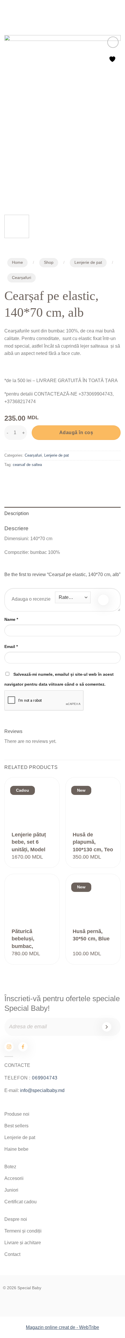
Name (11, 619)
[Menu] (8, 12)
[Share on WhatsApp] (10, 478)
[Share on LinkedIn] (62, 478)
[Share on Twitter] (30, 478)
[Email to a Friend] (41, 478)
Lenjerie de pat (88, 262)
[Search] (96, 12)
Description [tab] (16, 513)
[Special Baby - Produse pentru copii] (62, 11)
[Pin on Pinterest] (51, 478)
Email (11, 646)
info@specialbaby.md (42, 1090)
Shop (48, 262)
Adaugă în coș (76, 432)
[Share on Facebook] (20, 478)
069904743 (45, 1077)
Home (17, 262)
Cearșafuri (21, 277)
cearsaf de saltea (27, 464)
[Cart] (114, 12)
